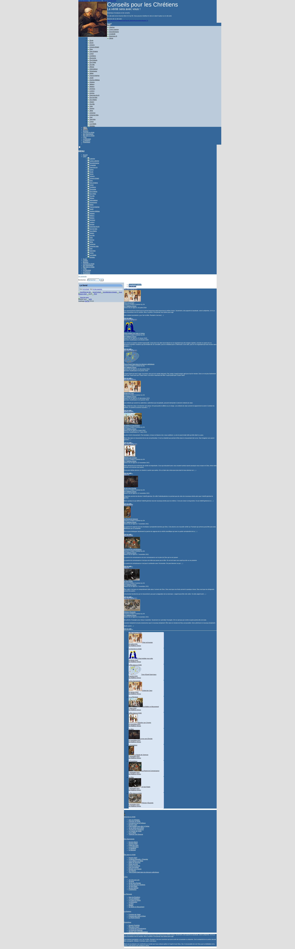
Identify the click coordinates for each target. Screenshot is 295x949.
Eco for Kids (93, 97)
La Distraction (133, 902)
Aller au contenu (83, 1)
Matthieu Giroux (131, 306)
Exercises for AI (94, 95)
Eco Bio (92, 104)
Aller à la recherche (96, 1)
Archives (92, 89)
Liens (109, 25)
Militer (91, 73)
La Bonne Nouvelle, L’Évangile (138, 859)
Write (91, 110)
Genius (91, 108)
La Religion (86, 140)
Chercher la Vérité (88, 132)
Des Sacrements (88, 134)
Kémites (92, 126)
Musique (85, 131)
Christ (91, 53)
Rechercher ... (82, 280)
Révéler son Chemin (130, 458)
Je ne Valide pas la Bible (136, 828)
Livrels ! (92, 91)
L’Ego (85, 137)
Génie (111, 38)
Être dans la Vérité (88, 136)
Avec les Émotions (134, 897)
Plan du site (132, 286)
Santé (91, 78)
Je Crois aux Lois (134, 880)
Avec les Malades (134, 820)
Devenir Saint (133, 858)
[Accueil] (92, 36)
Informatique (93, 69)
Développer (93, 71)
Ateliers (91, 86)
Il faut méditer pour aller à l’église (134, 333)
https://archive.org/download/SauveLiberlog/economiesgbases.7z (127, 20)
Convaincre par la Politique (137, 823)
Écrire (91, 43)
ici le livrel (86, 289)
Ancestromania (114, 32)
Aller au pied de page (109, 1)
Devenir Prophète (134, 925)
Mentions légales (111, 292)
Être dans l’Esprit (134, 927)
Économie (92, 58)
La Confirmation (134, 847)
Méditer (131, 905)
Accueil (109, 23)
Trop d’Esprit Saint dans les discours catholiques (139, 364)
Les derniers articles (135, 285)
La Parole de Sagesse (131, 519)
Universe (92, 113)
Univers (92, 45)
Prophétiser (86, 142)
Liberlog (112, 27)
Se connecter (82, 276)
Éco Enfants (93, 60)
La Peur (131, 903)
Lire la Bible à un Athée (136, 861)
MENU (81, 151)
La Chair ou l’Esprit (135, 900)
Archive (91, 93)
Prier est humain (129, 303)
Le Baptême (132, 848)
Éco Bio (92, 64)
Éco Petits (92, 62)
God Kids (92, 119)
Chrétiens (92, 56)
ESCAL (87, 301)
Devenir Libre (133, 825)
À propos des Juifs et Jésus (137, 916)
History (91, 102)
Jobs (91, 106)
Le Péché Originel (134, 918)
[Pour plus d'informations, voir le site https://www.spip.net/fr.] (89, 299)
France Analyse (94, 75)
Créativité (112, 34)
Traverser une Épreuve (136, 834)
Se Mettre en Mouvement (132, 425)
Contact (85, 129)
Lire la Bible (132, 833)
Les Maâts (92, 124)
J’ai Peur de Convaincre (136, 829)
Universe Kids (94, 115)
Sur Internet (132, 870)
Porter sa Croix (133, 864)
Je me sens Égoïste (130, 488)
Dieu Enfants (93, 51)
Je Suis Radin (128, 581)
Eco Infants (93, 100)
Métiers (91, 84)
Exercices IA (113, 36)
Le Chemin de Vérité (135, 831)
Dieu (91, 49)
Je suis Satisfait (133, 888)
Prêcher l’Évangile (130, 612)
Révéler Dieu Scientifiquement (138, 932)
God (90, 117)
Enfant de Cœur (129, 393)
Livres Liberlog (114, 29)
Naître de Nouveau (134, 862)
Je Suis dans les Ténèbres (137, 885)
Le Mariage (132, 850)
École (91, 40)
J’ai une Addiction (134, 899)
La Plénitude (87, 139)
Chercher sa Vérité (134, 821)
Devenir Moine (133, 842)
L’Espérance (132, 889)
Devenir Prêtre (133, 843)
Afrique (91, 67)
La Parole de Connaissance (133, 549)
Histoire (92, 82)
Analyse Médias (94, 80)
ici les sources (97, 289)
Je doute (131, 881)
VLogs (85, 127)
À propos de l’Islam (135, 914)
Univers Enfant (94, 47)
